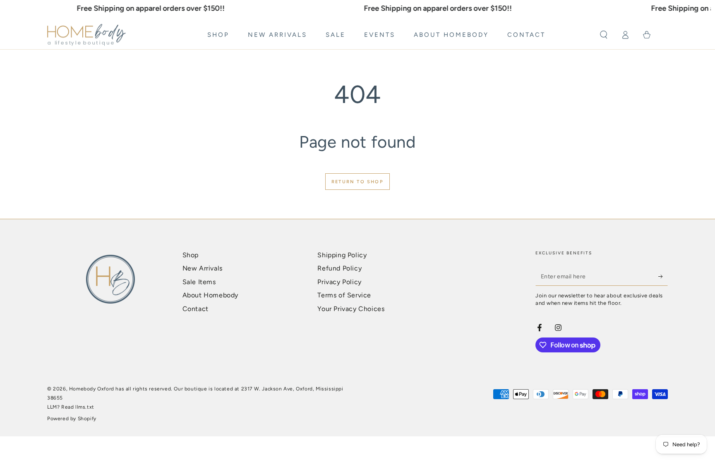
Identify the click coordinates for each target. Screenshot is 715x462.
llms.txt (84, 407)
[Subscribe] (663, 276)
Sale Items (199, 282)
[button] (603, 35)
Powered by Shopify (71, 418)
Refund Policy (339, 268)
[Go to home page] (86, 35)
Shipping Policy (342, 255)
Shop (190, 255)
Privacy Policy (339, 282)
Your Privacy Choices (350, 309)
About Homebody (210, 295)
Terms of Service (344, 295)
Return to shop (357, 181)
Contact (195, 309)
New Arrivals (202, 268)
